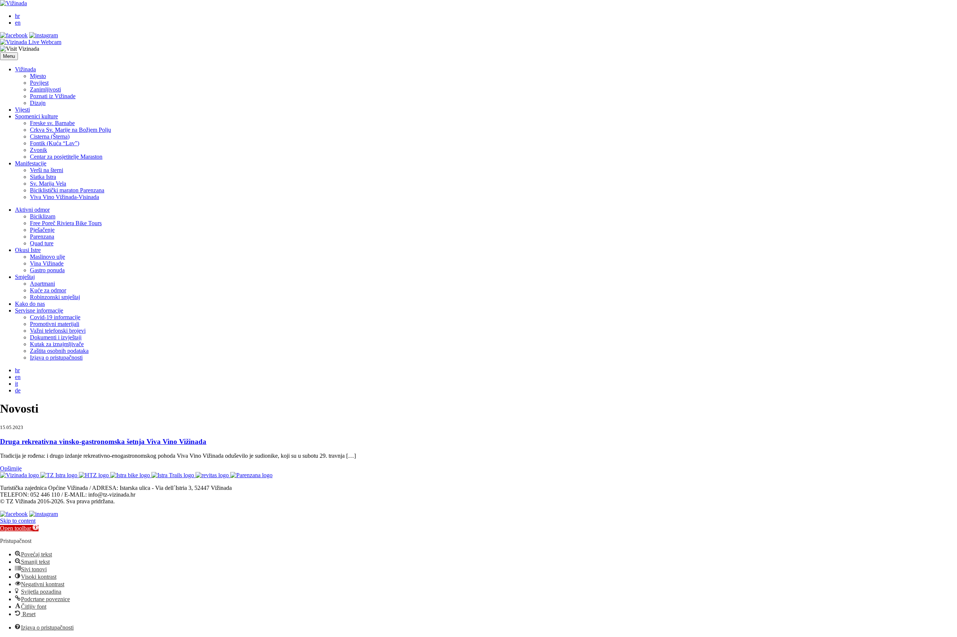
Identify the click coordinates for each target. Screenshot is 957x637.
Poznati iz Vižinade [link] (53, 96)
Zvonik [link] (38, 150)
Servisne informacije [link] (39, 310)
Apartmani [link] (42, 283)
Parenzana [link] (42, 236)
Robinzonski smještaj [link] (55, 297)
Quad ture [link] (41, 243)
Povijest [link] (39, 83)
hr (17, 16)
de (18, 390)
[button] (9, 56)
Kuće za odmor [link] (48, 290)
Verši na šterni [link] (46, 170)
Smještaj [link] (25, 277)
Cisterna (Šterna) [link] (50, 136)
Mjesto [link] (38, 76)
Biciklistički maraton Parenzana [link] (67, 190)
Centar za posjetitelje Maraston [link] (66, 156)
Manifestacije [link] (30, 163)
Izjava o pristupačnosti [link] (56, 357)
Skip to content (18, 521)
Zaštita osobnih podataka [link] (59, 351)
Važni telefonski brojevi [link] (58, 330)
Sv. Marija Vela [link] (48, 183)
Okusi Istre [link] (28, 250)
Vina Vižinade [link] (47, 263)
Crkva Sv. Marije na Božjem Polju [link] (70, 130)
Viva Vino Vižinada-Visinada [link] (64, 197)
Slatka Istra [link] (43, 177)
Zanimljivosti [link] (45, 89)
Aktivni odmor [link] (32, 209)
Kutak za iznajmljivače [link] (57, 344)
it (16, 383)
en (18, 22)
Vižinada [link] (25, 69)
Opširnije (11, 468)
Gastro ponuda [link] (47, 270)
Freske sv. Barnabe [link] (52, 123)
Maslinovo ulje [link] (47, 257)
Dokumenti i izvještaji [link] (55, 337)
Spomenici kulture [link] (36, 116)
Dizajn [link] (38, 103)
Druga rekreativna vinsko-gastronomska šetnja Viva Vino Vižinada (103, 441)
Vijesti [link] (22, 109)
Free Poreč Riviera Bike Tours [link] (66, 223)
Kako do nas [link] (30, 304)
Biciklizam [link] (42, 216)
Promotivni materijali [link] (54, 324)
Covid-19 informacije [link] (55, 317)
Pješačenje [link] (42, 230)
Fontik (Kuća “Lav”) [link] (54, 143)
